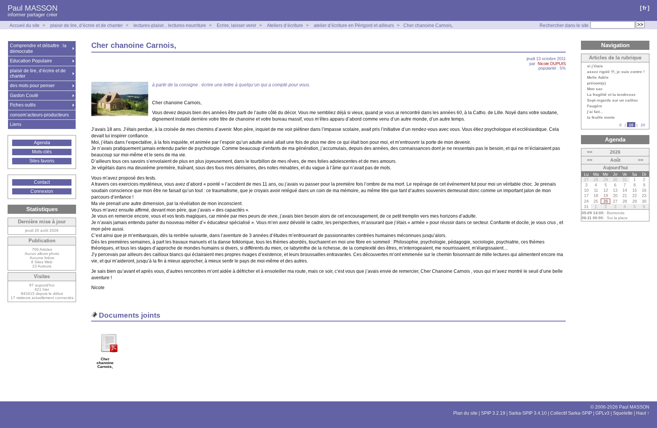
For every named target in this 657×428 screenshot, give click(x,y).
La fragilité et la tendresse (611, 95)
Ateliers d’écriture (285, 25)
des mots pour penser (32, 85)
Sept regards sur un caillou (612, 100)
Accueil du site (25, 25)
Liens (15, 124)
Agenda (42, 142)
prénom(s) (596, 83)
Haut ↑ (642, 413)
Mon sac (595, 89)
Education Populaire (31, 61)
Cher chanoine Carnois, (428, 25)
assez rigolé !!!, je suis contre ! (615, 72)
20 (643, 125)
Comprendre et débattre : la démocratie (38, 48)
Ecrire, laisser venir (237, 25)
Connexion (41, 191)
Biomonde (616, 213)
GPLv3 (602, 413)
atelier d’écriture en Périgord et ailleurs (354, 25)
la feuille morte (601, 117)
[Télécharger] (108, 355)
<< (589, 152)
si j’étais (595, 66)
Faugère (594, 106)
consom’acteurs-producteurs (39, 115)
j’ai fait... (595, 112)
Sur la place (617, 218)
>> (640, 160)
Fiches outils (23, 105)
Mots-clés (42, 151)
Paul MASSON (32, 8)
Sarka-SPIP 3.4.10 (528, 413)
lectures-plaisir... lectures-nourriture (169, 25)
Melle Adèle (598, 78)
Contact (42, 182)
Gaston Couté (24, 95)
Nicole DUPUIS (552, 63)
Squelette (623, 413)
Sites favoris (41, 161)
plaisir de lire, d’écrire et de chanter (86, 25)
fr (645, 8)
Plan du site (465, 413)
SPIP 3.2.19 (493, 413)
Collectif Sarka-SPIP (571, 413)
